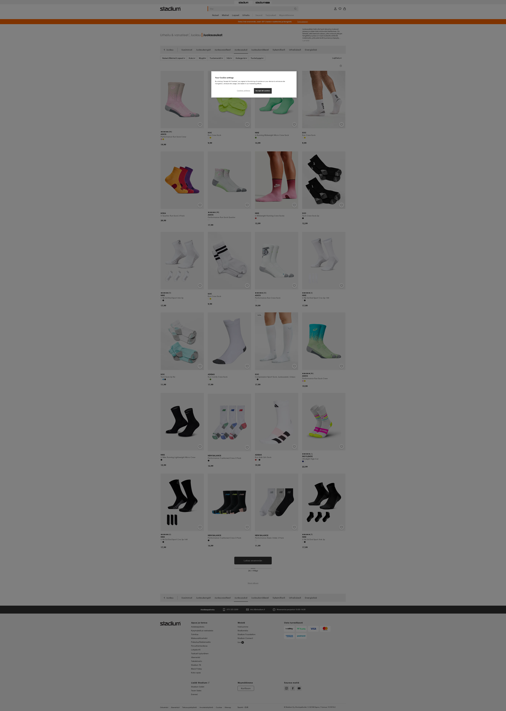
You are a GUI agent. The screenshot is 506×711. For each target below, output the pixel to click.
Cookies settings (243, 91)
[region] (254, 84)
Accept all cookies (263, 91)
